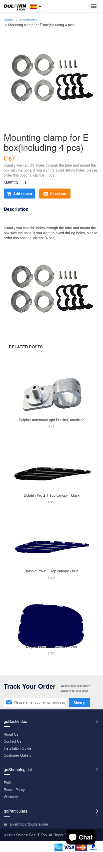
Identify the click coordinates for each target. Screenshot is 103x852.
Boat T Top (38, 834)
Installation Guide (17, 748)
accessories (28, 19)
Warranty (11, 796)
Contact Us (12, 741)
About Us (11, 734)
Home (8, 19)
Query (79, 702)
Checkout (58, 193)
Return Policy (14, 789)
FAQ (7, 782)
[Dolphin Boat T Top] (15, 6)
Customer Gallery (18, 755)
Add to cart (22, 193)
